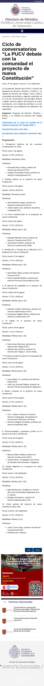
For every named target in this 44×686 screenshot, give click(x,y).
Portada (13, 36)
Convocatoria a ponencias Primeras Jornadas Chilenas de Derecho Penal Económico (27, 609)
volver (37, 550)
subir (29, 550)
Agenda (24, 36)
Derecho (18, 36)
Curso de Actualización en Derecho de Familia (25, 630)
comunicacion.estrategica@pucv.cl (30, 668)
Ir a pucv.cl (38, 1)
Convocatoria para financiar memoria (25, 619)
